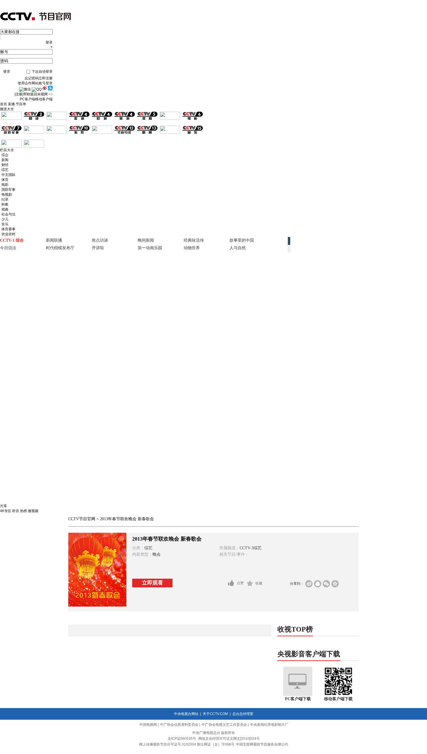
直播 (11, 104)
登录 (6, 71)
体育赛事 (8, 229)
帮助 (26, 94)
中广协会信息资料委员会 (179, 725)
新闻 (4, 160)
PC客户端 (27, 99)
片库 (3, 506)
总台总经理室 (242, 714)
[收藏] (250, 583)
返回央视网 (41, 94)
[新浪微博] (309, 583)
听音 (15, 511)
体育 (4, 180)
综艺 (4, 170)
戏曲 (4, 209)
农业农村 (8, 234)
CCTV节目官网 (81, 519)
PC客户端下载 (298, 699)
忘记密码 (32, 78)
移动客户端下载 (338, 699)
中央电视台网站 (186, 714)
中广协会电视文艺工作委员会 (224, 725)
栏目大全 (7, 150)
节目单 (21, 104)
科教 (4, 204)
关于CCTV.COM (215, 714)
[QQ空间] (335, 583)
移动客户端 (44, 99)
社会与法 (8, 214)
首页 (3, 104)
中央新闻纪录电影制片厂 (269, 725)
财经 (4, 165)
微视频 (33, 511)
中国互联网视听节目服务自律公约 (262, 744)
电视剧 (6, 194)
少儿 (4, 219)
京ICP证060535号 (182, 739)
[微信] (326, 583)
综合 (4, 155)
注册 (18, 94)
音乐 (4, 224)
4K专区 (5, 511)
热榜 (23, 511)
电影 (4, 185)
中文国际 (8, 175)
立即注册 (46, 78)
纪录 (4, 199)
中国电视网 (148, 725)
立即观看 (152, 583)
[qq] (317, 583)
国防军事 (8, 190)
